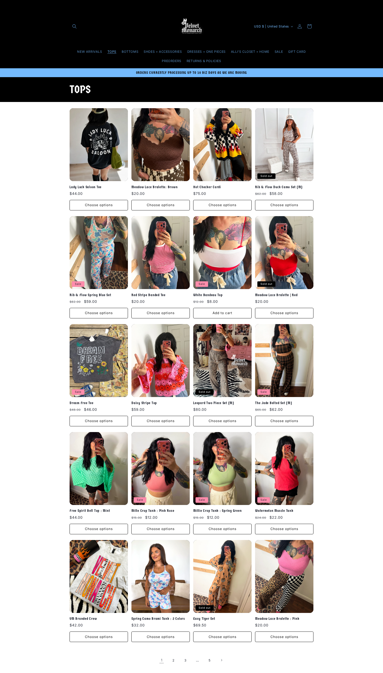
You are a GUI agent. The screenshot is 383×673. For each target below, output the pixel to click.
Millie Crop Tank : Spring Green (217, 511)
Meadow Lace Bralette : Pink (277, 618)
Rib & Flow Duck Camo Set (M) (279, 187)
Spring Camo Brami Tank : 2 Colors (158, 618)
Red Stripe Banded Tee (148, 295)
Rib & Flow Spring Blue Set (90, 295)
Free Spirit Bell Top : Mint (90, 511)
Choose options (99, 205)
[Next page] (221, 660)
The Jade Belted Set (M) (273, 403)
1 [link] (161, 660)
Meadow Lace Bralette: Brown (154, 187)
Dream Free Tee (82, 403)
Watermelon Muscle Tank (274, 511)
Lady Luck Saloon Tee (86, 187)
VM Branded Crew (83, 618)
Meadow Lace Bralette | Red (276, 295)
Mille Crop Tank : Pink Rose (152, 511)
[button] (74, 26)
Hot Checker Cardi (207, 187)
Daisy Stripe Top (144, 403)
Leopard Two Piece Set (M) (213, 403)
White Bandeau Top (208, 295)
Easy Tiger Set (204, 618)
